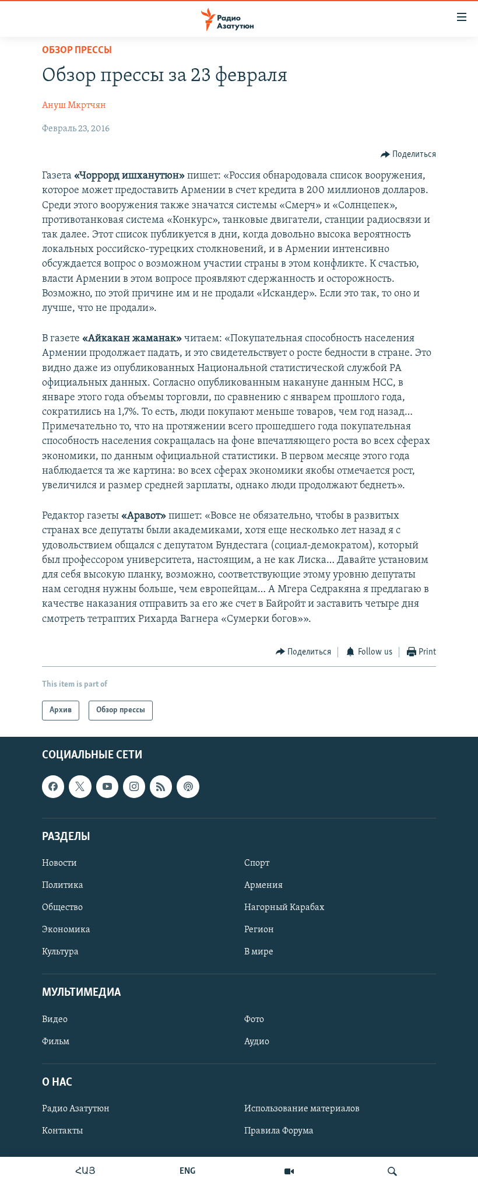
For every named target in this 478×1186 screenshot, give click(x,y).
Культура (60, 952)
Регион (259, 930)
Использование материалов (302, 1109)
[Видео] (289, 1171)
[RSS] (161, 787)
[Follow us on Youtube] (107, 787)
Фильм (55, 1042)
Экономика (66, 930)
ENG (187, 1171)
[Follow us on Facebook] (53, 787)
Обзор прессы (77, 51)
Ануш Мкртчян (74, 105)
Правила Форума (279, 1131)
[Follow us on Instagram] (134, 787)
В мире (258, 952)
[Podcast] (188, 787)
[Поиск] (392, 1171)
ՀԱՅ (85, 1171)
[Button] (409, 154)
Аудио (256, 1042)
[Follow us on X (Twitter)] (80, 787)
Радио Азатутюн (76, 1109)
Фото (254, 1019)
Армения (263, 885)
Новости (59, 863)
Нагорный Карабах (284, 907)
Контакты (62, 1131)
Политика (62, 885)
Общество (62, 907)
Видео (55, 1019)
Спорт (256, 863)
